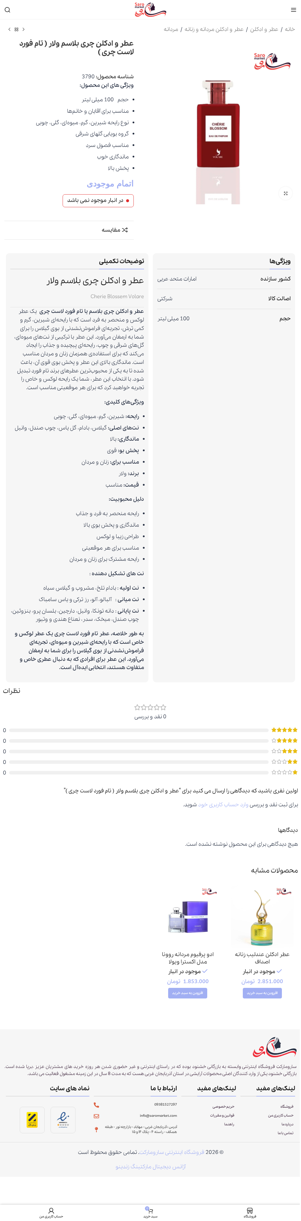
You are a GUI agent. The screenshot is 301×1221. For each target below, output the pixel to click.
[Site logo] (150, 9)
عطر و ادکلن (264, 29)
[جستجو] (7, 10)
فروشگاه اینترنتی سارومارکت (171, 1152)
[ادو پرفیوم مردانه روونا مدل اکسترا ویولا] (187, 917)
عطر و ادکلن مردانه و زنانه (214, 29)
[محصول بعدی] (9, 29)
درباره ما (287, 1124)
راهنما (229, 1124)
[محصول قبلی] (23, 29)
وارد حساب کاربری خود (223, 805)
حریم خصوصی (223, 1106)
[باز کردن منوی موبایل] (294, 10)
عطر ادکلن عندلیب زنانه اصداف (262, 958)
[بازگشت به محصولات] (16, 29)
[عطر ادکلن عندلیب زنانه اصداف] (262, 917)
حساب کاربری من (280, 1115)
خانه (290, 29)
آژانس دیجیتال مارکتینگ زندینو (150, 1167)
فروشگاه (286, 1106)
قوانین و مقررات (222, 1115)
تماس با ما (285, 1133)
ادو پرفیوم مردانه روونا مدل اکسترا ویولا (188, 958)
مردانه (171, 29)
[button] (262, 993)
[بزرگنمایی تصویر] (285, 193)
